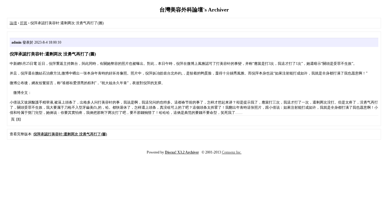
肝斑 (23, 23)
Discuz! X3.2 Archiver (182, 152)
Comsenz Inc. (232, 152)
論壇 (13, 23)
